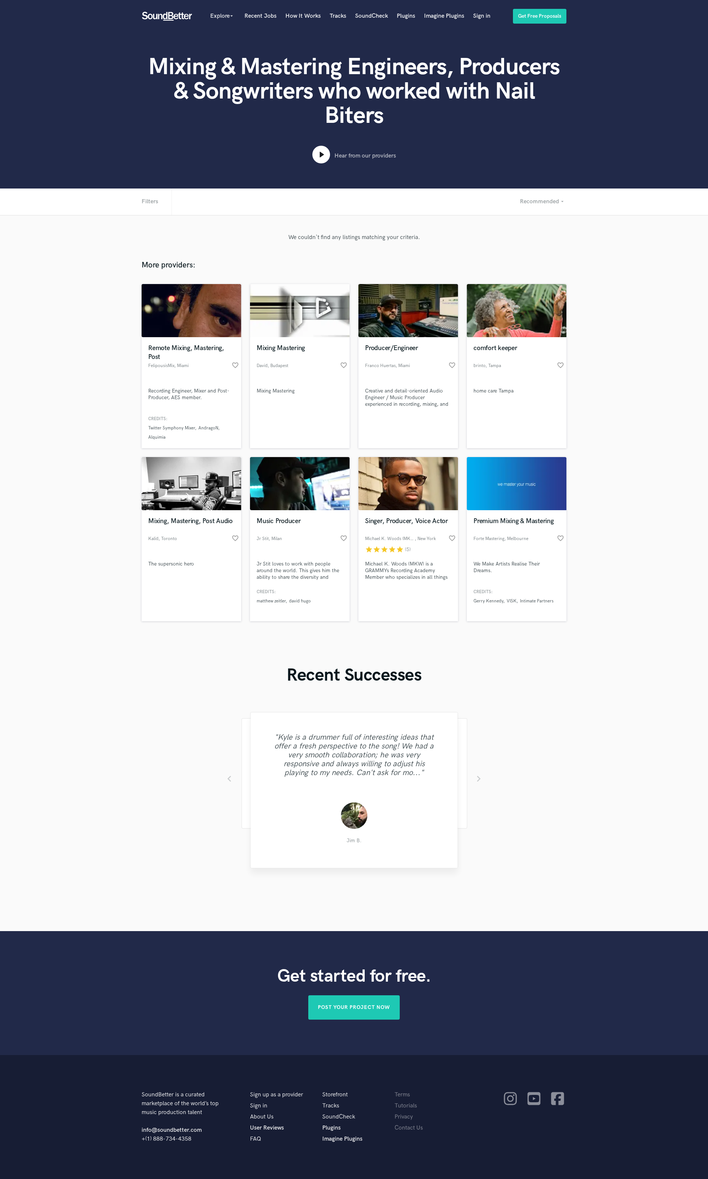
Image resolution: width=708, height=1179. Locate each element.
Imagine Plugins (444, 16)
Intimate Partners (536, 601)
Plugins (406, 16)
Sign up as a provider (276, 1094)
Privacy (404, 1116)
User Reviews (267, 1127)
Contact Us (409, 1127)
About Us (262, 1116)
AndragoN (208, 428)
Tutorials (406, 1105)
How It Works (303, 16)
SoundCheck (371, 16)
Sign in (481, 16)
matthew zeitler (271, 601)
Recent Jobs (260, 16)
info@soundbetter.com (172, 1130)
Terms (402, 1094)
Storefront (335, 1094)
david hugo (300, 601)
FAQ (255, 1138)
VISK (512, 601)
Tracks (338, 16)
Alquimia (157, 437)
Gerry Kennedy (488, 601)
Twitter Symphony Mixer (171, 428)
